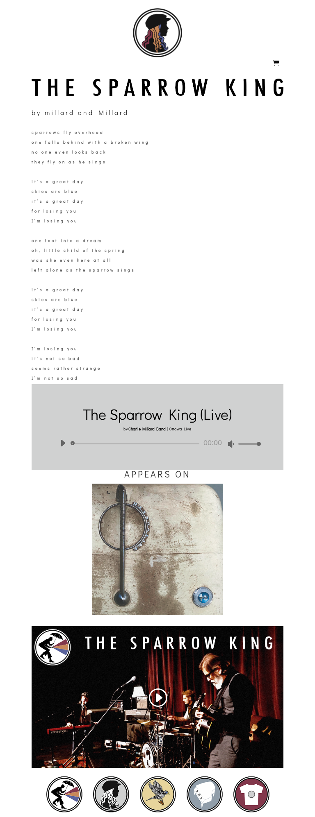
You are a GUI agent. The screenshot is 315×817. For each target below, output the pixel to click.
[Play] (62, 443)
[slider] (247, 444)
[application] (157, 443)
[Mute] (231, 444)
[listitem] (64, 794)
